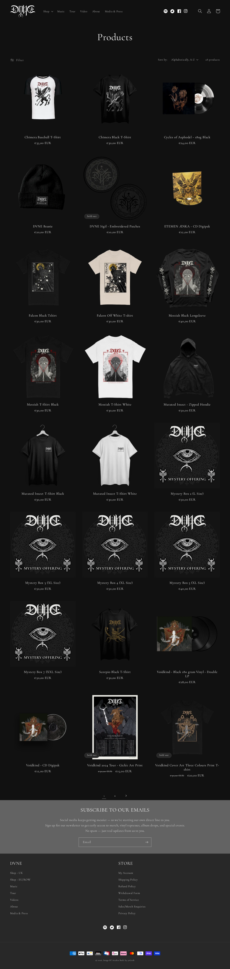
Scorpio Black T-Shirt (115, 672)
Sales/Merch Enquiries (132, 906)
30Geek (131, 960)
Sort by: (162, 59)
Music (14, 886)
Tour (13, 893)
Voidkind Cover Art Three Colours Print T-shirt (187, 767)
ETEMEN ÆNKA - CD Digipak (187, 226)
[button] (48, 11)
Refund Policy (127, 886)
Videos (14, 900)
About (14, 906)
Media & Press (19, 913)
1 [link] (104, 796)
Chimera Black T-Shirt (115, 137)
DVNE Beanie (43, 226)
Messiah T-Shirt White (115, 405)
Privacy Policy (127, 913)
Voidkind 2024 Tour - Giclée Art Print (115, 765)
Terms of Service (128, 900)
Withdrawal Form (129, 893)
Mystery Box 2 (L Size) (187, 494)
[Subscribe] (146, 842)
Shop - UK (16, 873)
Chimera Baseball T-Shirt (43, 137)
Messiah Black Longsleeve (187, 316)
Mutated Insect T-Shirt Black (43, 494)
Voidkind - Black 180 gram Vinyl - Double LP (187, 674)
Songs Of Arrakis (111, 960)
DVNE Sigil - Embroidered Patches (115, 226)
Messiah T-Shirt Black (43, 405)
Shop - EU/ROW (20, 879)
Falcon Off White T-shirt (115, 316)
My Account (125, 873)
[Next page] (125, 795)
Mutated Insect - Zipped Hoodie (187, 405)
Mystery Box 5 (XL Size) (187, 583)
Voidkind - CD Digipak (43, 765)
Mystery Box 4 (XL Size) (115, 583)
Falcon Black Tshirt (43, 316)
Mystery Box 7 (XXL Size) (43, 672)
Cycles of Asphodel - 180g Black (187, 137)
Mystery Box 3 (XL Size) (42, 583)
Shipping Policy (128, 879)
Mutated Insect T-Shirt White (115, 494)
